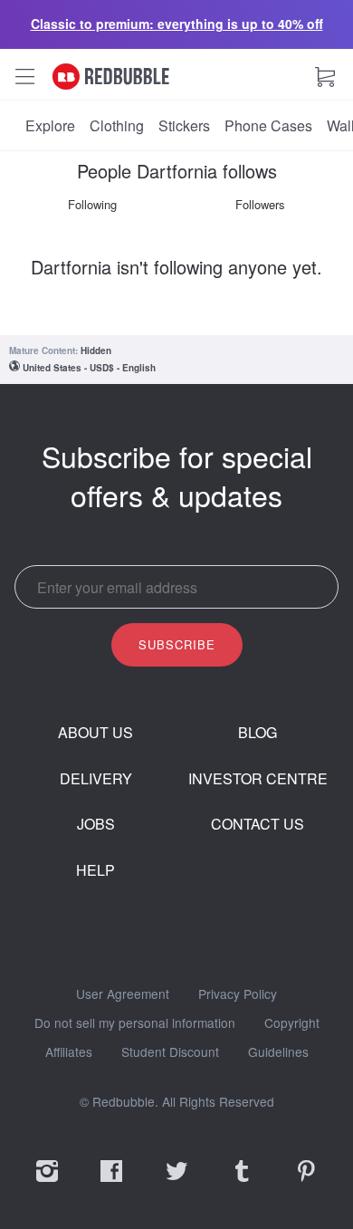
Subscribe (176, 644)
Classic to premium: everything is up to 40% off (177, 23)
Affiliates (68, 1052)
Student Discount (170, 1052)
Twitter (176, 1183)
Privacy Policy (237, 994)
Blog (257, 733)
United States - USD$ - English (89, 367)
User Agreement (122, 994)
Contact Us (257, 824)
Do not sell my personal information (134, 1023)
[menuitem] (50, 126)
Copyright (292, 1023)
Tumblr (242, 1183)
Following (92, 204)
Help (95, 870)
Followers (260, 204)
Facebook (111, 1183)
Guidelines (278, 1052)
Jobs (96, 824)
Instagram (47, 1183)
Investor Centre (258, 779)
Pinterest (306, 1183)
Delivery (96, 779)
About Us (95, 733)
